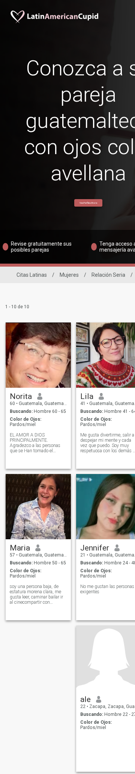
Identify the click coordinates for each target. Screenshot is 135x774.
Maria (20, 547)
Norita (21, 396)
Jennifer (94, 547)
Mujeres (69, 275)
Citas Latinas (31, 275)
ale (85, 699)
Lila (86, 396)
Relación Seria (108, 275)
